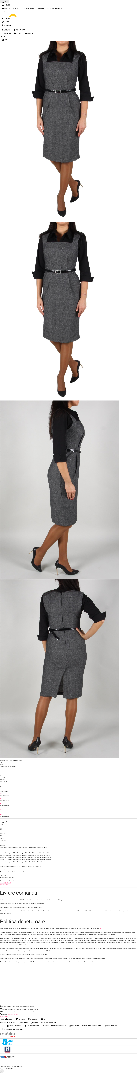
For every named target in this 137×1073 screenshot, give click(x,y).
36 (0, 793)
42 (0, 809)
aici (101, 928)
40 (0, 804)
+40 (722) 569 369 (5, 883)
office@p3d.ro (4, 884)
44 (0, 814)
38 (0, 798)
